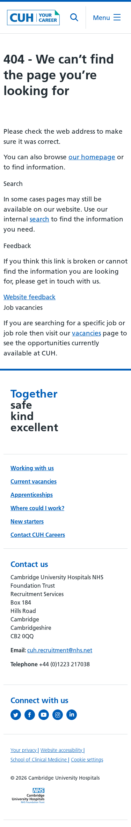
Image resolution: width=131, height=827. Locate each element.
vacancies (86, 333)
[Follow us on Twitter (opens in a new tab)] (17, 714)
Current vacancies (33, 481)
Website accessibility (62, 750)
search (39, 219)
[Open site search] (74, 17)
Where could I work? (37, 508)
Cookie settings (87, 759)
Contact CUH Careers (37, 534)
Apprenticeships (31, 494)
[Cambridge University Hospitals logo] (33, 17)
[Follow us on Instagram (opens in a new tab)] (59, 714)
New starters (27, 521)
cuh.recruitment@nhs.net (59, 650)
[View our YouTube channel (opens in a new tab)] (45, 714)
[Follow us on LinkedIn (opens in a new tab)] (73, 714)
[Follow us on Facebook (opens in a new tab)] (31, 714)
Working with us (32, 468)
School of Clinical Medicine (39, 759)
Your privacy (24, 750)
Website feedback (29, 297)
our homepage (91, 157)
